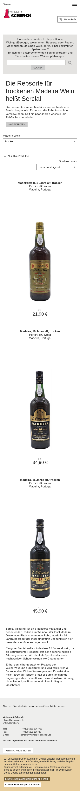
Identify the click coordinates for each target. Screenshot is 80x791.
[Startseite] (17, 14)
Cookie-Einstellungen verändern (22, 784)
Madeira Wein (11, 135)
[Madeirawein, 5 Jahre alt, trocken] (40, 248)
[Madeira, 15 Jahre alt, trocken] (40, 545)
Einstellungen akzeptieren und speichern (27, 779)
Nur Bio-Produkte (18, 156)
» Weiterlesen (16, 124)
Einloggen (7, 4)
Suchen (37, 68)
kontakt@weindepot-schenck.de (36, 735)
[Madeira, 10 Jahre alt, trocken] (40, 396)
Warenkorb (70, 19)
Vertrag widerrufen (18, 750)
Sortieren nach (68, 161)
